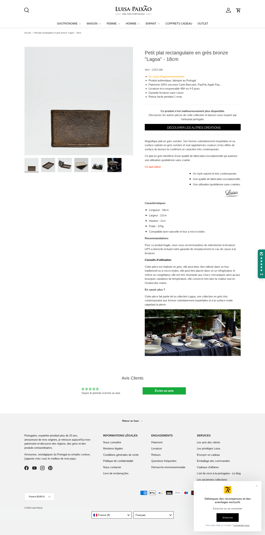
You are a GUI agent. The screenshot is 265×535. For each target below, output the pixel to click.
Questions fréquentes (163, 460)
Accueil (27, 33)
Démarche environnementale (168, 467)
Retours (156, 454)
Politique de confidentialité (118, 460)
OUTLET (203, 23)
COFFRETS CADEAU (178, 23)
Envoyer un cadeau (208, 454)
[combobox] (112, 515)
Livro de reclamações (116, 473)
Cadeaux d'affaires (208, 467)
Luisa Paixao (36, 508)
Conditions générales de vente (121, 454)
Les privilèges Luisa (208, 448)
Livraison (156, 448)
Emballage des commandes (213, 460)
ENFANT (151, 23)
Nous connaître (112, 442)
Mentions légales (113, 448)
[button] (238, 10)
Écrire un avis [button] (164, 390)
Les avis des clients (208, 442)
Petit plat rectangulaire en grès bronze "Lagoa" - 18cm (57, 33)
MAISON (92, 23)
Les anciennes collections (212, 479)
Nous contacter (112, 467)
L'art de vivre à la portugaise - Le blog (219, 473)
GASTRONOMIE (67, 23)
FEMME (112, 23)
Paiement (156, 442)
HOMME (131, 23)
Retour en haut (130, 421)
